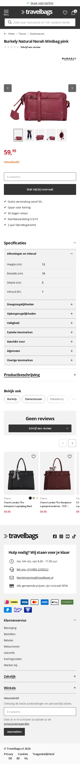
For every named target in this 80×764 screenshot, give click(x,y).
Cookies (23, 754)
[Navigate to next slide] (72, 443)
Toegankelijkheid (43, 754)
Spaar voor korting (41, 3)
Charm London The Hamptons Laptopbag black (18, 504)
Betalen (8, 640)
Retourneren (12, 646)
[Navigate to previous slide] (63, 443)
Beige (37, 498)
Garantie (9, 653)
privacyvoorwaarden (16, 724)
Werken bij (10, 665)
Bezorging (10, 628)
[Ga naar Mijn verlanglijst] (65, 12)
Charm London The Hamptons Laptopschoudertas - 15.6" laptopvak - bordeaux (55, 504)
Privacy (8, 754)
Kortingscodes (13, 659)
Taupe (34, 498)
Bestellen (9, 634)
